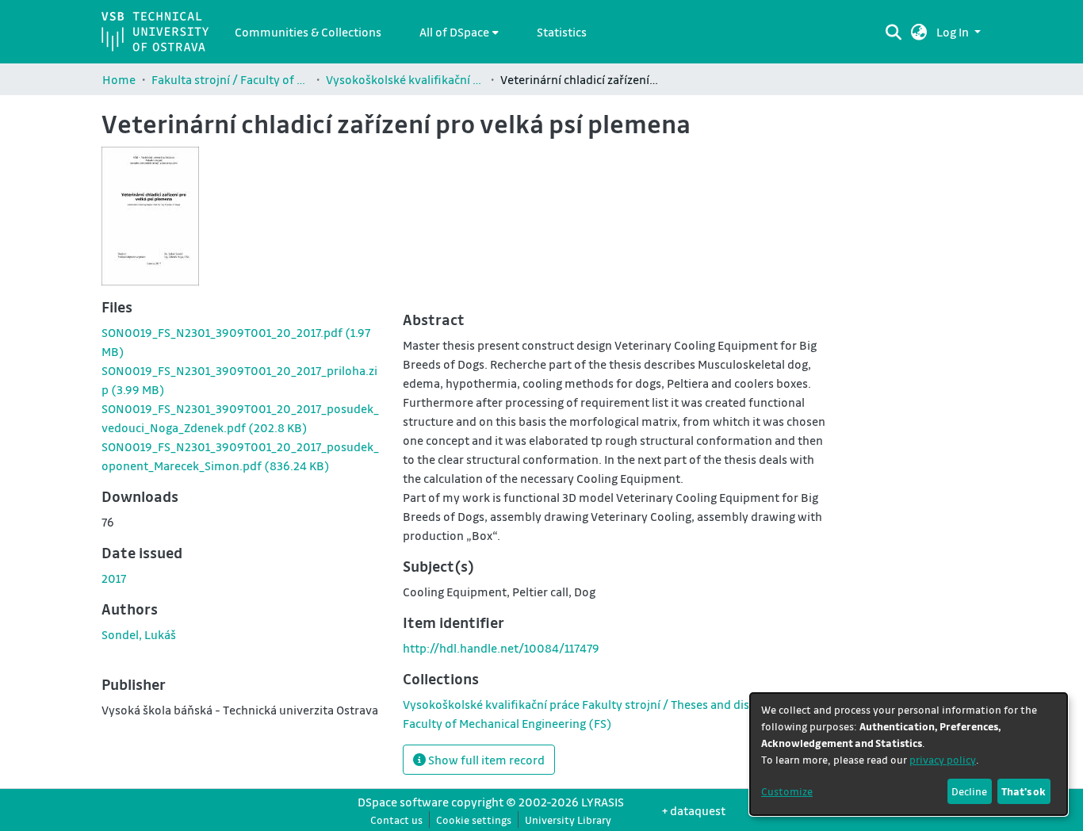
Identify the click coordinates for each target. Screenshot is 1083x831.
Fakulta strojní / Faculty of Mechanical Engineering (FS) (230, 79)
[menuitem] (459, 32)
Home (119, 79)
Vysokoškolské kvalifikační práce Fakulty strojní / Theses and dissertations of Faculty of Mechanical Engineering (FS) (405, 79)
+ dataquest (693, 810)
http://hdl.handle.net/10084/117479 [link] (501, 648)
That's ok (1023, 791)
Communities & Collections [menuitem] (308, 32)
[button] (919, 31)
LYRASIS (602, 802)
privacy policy (942, 759)
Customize (787, 791)
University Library (568, 819)
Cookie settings (473, 819)
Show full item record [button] (485, 760)
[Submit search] (893, 31)
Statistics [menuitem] (562, 32)
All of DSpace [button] (454, 32)
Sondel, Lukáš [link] (138, 634)
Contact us (396, 819)
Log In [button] (953, 32)
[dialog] (908, 754)
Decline (969, 791)
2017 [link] (113, 578)
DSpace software (403, 802)
